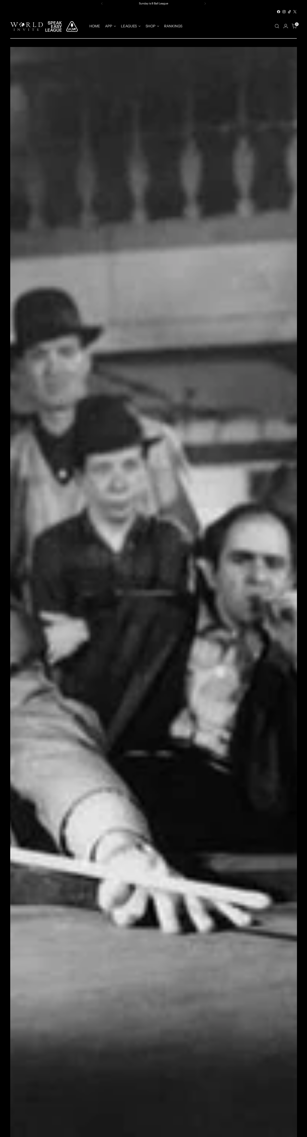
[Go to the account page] (286, 26)
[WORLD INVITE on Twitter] (295, 12)
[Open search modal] (277, 26)
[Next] (205, 3)
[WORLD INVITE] (46, 26)
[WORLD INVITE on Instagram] (284, 12)
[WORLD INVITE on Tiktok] (289, 12)
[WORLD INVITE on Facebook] (278, 12)
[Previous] (102, 3)
